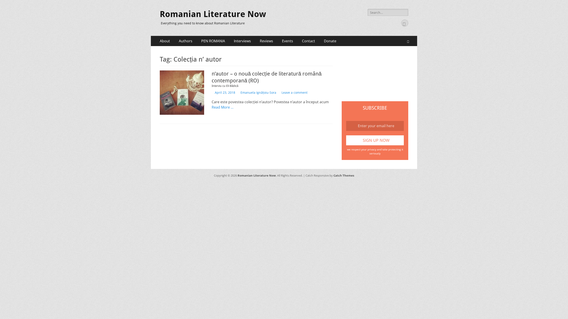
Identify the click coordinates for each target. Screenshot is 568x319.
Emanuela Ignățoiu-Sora (258, 92)
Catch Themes (343, 175)
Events (287, 41)
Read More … (222, 107)
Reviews (266, 41)
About (165, 41)
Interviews (242, 41)
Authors (185, 41)
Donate (330, 41)
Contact (308, 41)
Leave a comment (295, 92)
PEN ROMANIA (213, 41)
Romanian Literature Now (213, 14)
